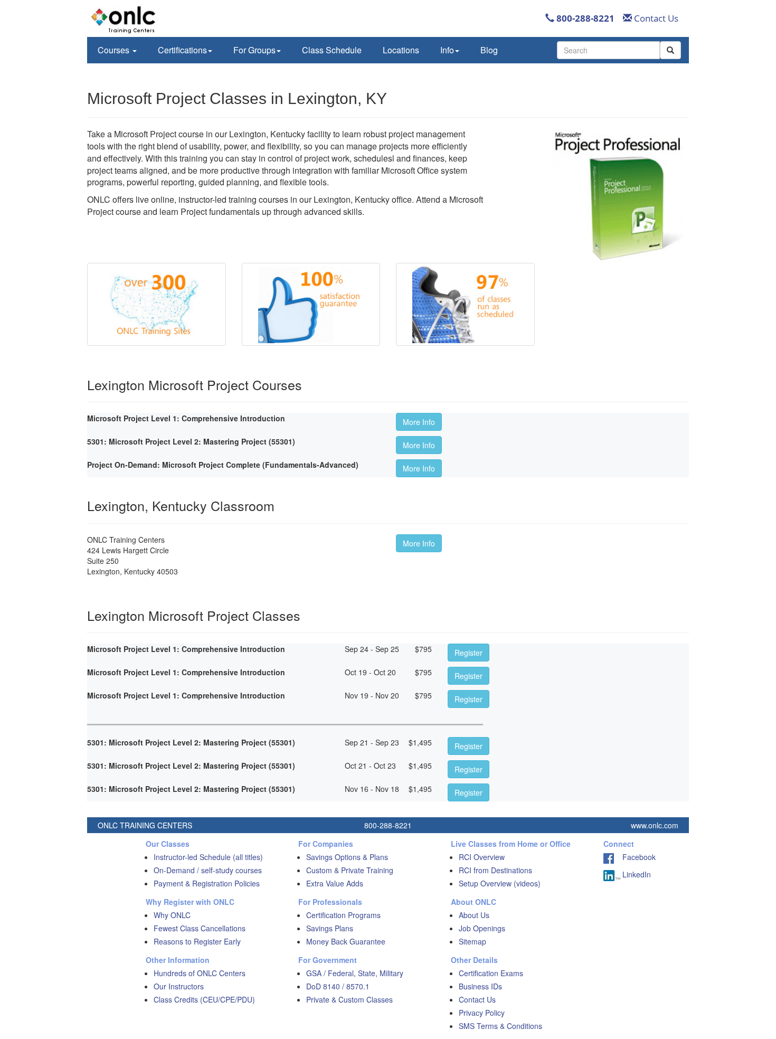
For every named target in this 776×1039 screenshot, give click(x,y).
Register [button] (468, 652)
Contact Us (655, 18)
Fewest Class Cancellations (199, 928)
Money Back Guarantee (345, 941)
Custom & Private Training (349, 870)
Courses (114, 50)
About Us (474, 915)
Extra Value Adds (334, 883)
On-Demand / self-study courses (208, 870)
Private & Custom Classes (349, 999)
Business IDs (480, 986)
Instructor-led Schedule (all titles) (208, 857)
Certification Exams (491, 973)
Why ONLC (172, 915)
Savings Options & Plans (347, 857)
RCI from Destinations (495, 870)
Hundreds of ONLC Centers (199, 973)
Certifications (182, 50)
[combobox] (608, 50)
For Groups (254, 50)
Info (447, 50)
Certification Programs (343, 915)
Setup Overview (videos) (500, 883)
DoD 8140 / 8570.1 (338, 986)
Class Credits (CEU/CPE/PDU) (204, 999)
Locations (401, 50)
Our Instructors (179, 986)
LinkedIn (635, 874)
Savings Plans (329, 928)
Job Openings (482, 928)
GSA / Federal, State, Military (354, 973)
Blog (489, 50)
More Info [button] (419, 422)
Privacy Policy (482, 1012)
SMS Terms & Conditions (500, 1026)
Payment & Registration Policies (207, 883)
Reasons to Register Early (197, 941)
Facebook (635, 857)
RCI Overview (482, 857)
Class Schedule (332, 50)
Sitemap (472, 941)
